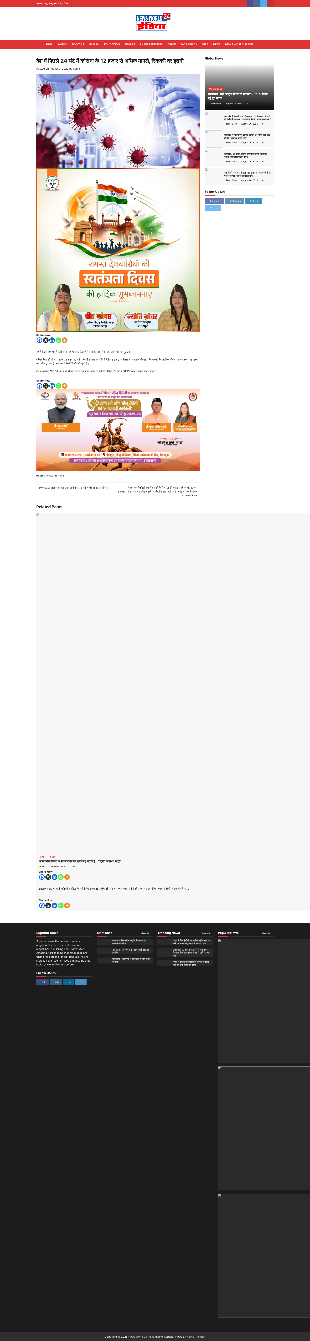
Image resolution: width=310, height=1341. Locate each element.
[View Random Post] (264, 44)
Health (94, 44)
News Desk (216, 103)
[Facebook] (39, 340)
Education (112, 44)
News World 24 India (141, 1336)
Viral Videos (211, 44)
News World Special (240, 44)
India (49, 44)
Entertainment (151, 44)
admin (77, 68)
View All (145, 933)
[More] (64, 340)
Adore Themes (196, 1336)
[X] (46, 340)
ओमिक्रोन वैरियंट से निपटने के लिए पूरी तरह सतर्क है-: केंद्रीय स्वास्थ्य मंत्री (79, 861)
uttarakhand (215, 89)
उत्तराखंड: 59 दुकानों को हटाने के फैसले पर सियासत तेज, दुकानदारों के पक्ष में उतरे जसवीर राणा (191, 952)
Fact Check (189, 44)
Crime (171, 44)
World (62, 44)
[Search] (269, 44)
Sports (130, 44)
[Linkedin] (52, 340)
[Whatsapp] (58, 340)
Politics (78, 44)
